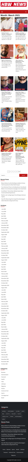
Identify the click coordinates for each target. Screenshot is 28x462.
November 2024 (5, 253)
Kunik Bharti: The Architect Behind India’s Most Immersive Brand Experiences (12, 191)
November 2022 (5, 308)
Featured (3, 377)
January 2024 (4, 276)
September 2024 (5, 257)
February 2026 (4, 220)
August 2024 (4, 260)
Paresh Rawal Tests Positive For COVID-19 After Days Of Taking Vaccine (6, 94)
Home (4, 449)
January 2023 (4, 304)
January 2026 (4, 223)
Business (3, 30)
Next (19, 171)
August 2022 (4, 315)
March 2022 (3, 327)
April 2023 (3, 297)
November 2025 (5, 227)
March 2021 (3, 352)
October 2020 (4, 364)
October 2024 (4, 255)
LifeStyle (8, 30)
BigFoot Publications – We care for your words (7, 61)
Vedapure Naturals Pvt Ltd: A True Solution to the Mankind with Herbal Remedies (21, 125)
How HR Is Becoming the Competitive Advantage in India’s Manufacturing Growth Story (13, 199)
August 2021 (4, 341)
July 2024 (3, 262)
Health (21, 30)
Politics (17, 57)
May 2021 (3, 347)
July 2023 (3, 290)
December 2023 (5, 278)
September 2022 (5, 313)
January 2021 (4, 357)
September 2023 (5, 285)
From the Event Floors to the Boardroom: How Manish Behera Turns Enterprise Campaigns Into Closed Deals (13, 187)
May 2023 (3, 294)
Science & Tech (4, 391)
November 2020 (5, 361)
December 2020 (5, 359)
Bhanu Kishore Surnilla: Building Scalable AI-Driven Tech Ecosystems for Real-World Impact (13, 184)
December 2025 (5, 225)
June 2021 (3, 345)
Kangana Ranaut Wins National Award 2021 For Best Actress (7, 154)
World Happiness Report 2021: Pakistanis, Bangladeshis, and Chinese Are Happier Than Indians (20, 156)
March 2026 (3, 218)
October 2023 (4, 283)
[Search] (26, 12)
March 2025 (3, 244)
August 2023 (4, 287)
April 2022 (3, 324)
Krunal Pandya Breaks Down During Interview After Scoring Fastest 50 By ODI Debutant (7, 125)
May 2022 (3, 322)
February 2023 (4, 301)
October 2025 (4, 230)
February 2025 (4, 246)
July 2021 (3, 343)
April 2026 (3, 216)
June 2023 (3, 292)
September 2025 (5, 232)
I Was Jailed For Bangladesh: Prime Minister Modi (20, 61)
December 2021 (5, 331)
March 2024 (3, 271)
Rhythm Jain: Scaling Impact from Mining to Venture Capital (13, 195)
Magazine (3, 386)
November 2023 (5, 280)
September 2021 (5, 338)
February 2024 (4, 274)
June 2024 (3, 264)
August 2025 (4, 234)
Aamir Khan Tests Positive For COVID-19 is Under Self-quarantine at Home (20, 94)
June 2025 (3, 237)
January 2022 (4, 329)
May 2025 (3, 239)
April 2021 (3, 350)
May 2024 (3, 267)
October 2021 (4, 336)
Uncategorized (4, 395)
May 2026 (3, 213)
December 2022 (5, 306)
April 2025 (3, 241)
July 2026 (3, 209)
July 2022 (3, 317)
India (2, 381)
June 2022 (3, 320)
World (21, 57)
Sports (3, 120)
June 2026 (3, 211)
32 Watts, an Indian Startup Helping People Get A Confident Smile (21, 34)
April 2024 (3, 269)
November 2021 (5, 334)
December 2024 (5, 250)
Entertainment (4, 89)
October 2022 (4, 310)
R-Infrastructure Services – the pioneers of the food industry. (7, 34)
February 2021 (4, 354)
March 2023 (3, 299)
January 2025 (4, 248)
